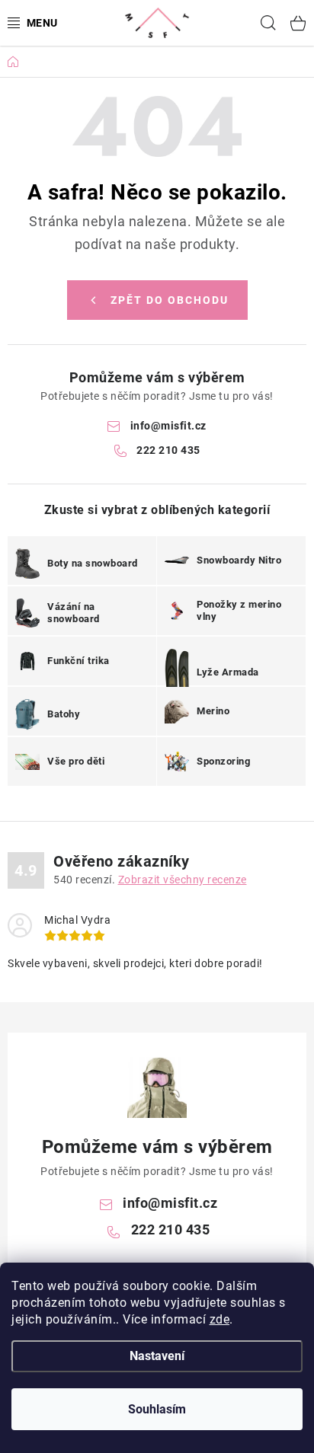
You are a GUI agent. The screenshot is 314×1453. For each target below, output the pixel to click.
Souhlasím (157, 1409)
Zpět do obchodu (170, 300)
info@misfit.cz (168, 426)
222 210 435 (168, 450)
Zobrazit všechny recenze (182, 879)
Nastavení (157, 1356)
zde (220, 1319)
